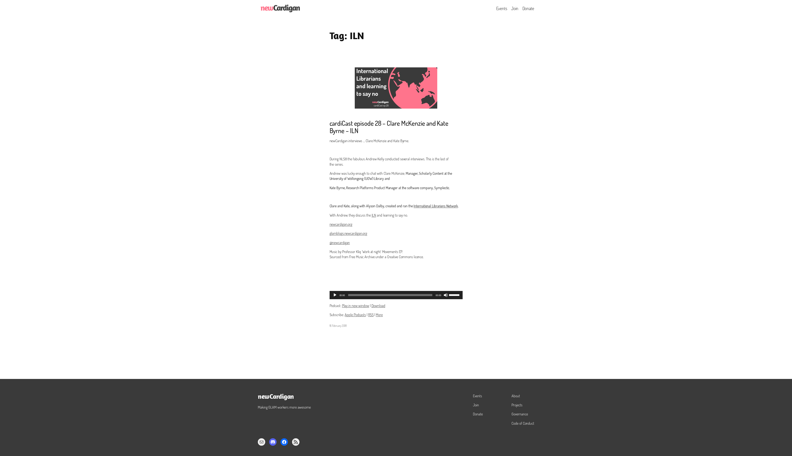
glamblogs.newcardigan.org (348, 233)
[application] (396, 295)
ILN (374, 215)
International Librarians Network (436, 206)
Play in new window (355, 305)
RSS (371, 314)
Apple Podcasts (355, 314)
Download (378, 305)
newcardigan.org (341, 224)
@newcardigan (340, 242)
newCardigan (276, 397)
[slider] (455, 294)
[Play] (335, 295)
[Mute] (446, 295)
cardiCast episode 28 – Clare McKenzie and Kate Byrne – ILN (389, 127)
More (379, 314)
